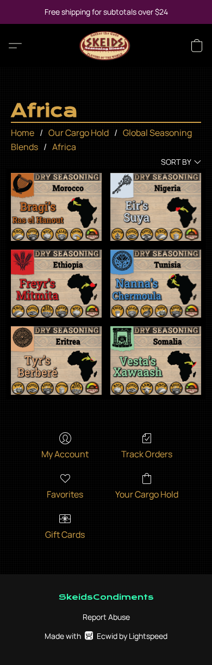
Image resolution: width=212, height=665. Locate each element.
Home (22, 133)
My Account (65, 454)
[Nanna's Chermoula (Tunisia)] (155, 284)
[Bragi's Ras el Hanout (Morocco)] (56, 207)
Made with (106, 636)
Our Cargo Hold (78, 133)
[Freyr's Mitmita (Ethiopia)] (56, 284)
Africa (64, 147)
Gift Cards (65, 534)
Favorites (65, 494)
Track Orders (146, 454)
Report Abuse (106, 617)
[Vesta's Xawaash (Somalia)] (155, 360)
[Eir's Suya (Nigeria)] (155, 207)
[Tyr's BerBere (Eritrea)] (56, 360)
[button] (106, 45)
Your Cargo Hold (146, 494)
